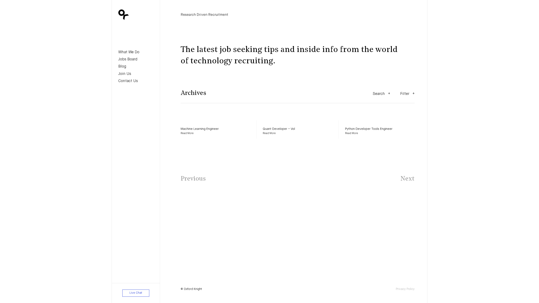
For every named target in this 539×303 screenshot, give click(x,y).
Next (407, 179)
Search (379, 94)
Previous (193, 179)
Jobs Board (127, 59)
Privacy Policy (405, 289)
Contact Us (128, 81)
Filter (404, 94)
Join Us (124, 74)
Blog (122, 66)
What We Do (128, 52)
